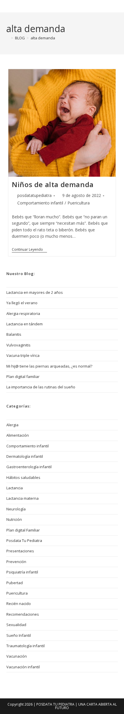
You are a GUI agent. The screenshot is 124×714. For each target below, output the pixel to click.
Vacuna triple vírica (23, 355)
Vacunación (16, 656)
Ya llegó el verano (21, 302)
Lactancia (14, 487)
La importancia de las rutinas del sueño (40, 387)
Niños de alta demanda (53, 184)
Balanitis (13, 334)
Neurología (16, 509)
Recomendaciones (22, 614)
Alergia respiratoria (23, 313)
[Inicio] (7, 37)
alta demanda (43, 37)
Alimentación (17, 435)
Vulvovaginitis (18, 345)
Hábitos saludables (23, 477)
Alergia (12, 424)
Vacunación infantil (23, 666)
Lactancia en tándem (24, 323)
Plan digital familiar (23, 376)
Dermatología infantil (24, 456)
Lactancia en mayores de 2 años (34, 292)
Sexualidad (16, 624)
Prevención (16, 561)
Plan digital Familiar (23, 530)
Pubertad (14, 582)
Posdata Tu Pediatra (38, 6)
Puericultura (78, 203)
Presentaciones (20, 551)
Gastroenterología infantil (29, 466)
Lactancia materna (22, 498)
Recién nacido (18, 603)
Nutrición (14, 519)
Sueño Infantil (18, 635)
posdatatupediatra (34, 195)
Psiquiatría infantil (22, 572)
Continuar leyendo (29, 250)
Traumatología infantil (25, 645)
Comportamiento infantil (40, 203)
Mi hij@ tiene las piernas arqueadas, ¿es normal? (49, 366)
